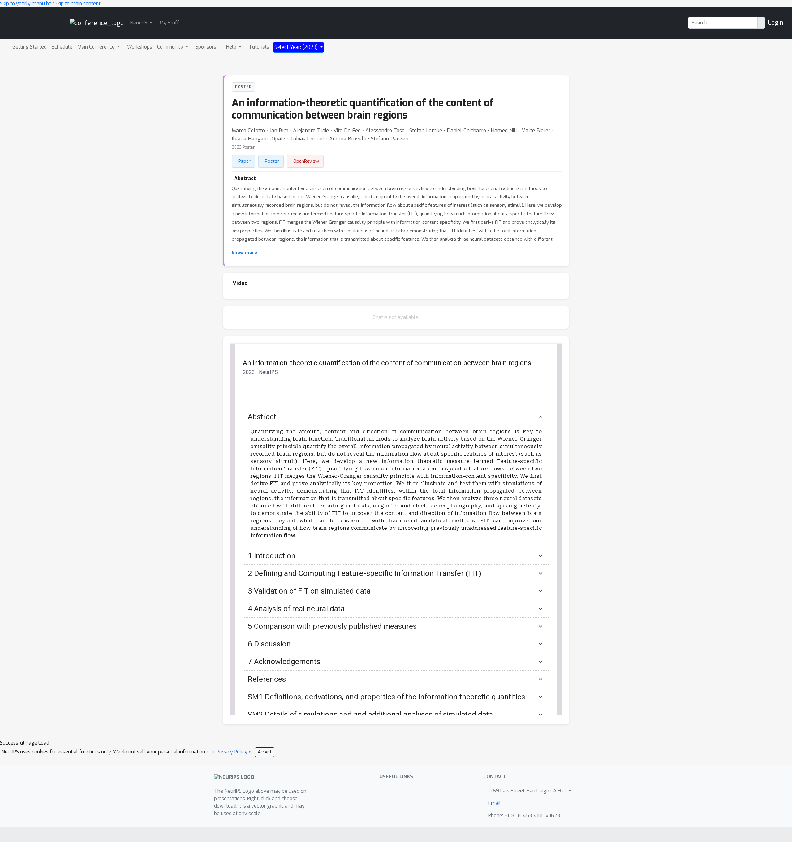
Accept (265, 752)
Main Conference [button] (96, 47)
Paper (244, 161)
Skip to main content (78, 3)
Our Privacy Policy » (230, 752)
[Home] (97, 22)
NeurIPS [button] (139, 22)
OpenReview (306, 161)
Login (775, 23)
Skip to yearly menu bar (27, 3)
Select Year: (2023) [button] (296, 47)
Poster (272, 161)
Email (494, 803)
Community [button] (170, 47)
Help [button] (232, 47)
